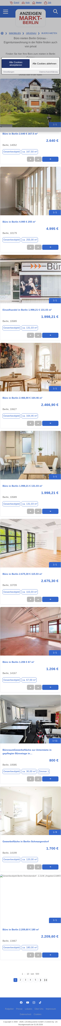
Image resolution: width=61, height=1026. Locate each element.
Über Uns (39, 1009)
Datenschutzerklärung (48, 72)
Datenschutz (25, 1014)
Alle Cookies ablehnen (44, 63)
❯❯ (45, 980)
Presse (19, 1009)
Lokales (28, 1009)
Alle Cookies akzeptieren (15, 63)
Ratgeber (9, 1009)
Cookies (37, 1014)
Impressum (51, 1009)
